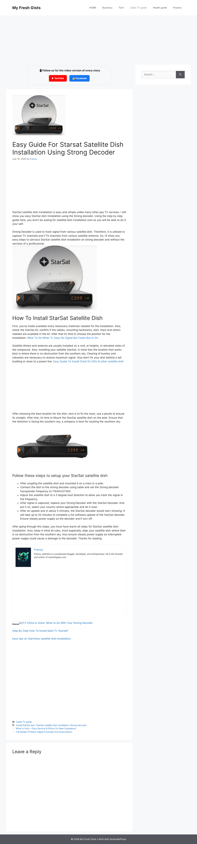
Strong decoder (78, 725)
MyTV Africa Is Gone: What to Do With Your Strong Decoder (56, 622)
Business (107, 7)
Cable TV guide (138, 7)
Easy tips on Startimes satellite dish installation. (41, 638)
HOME (92, 7)
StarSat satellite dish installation (52, 725)
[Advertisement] (98, 38)
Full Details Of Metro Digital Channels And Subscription (44, 732)
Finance (177, 7)
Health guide (160, 7)
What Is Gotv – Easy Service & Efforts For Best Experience (46, 728)
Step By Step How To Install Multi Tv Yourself (40, 630)
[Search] (180, 74)
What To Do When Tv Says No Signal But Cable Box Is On (62, 337)
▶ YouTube (58, 78)
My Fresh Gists (26, 7)
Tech (121, 7)
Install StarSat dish (25, 725)
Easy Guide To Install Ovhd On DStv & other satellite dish (88, 361)
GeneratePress (118, 839)
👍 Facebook (79, 78)
